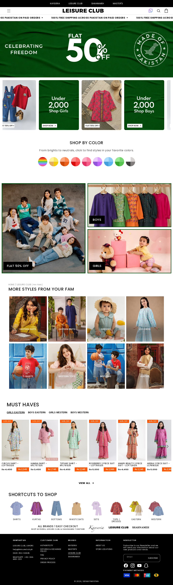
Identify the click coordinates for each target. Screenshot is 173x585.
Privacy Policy (47, 558)
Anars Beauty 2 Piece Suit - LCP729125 (130, 464)
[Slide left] (5, 446)
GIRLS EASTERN (16, 412)
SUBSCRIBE (153, 558)
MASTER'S (118, 3)
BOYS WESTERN (80, 412)
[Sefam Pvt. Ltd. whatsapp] (151, 10)
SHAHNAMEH (97, 3)
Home (11, 284)
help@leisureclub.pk (23, 549)
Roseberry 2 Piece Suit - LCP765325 (102, 464)
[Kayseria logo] (83, 10)
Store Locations (104, 549)
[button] (9, 11)
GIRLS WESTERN (58, 412)
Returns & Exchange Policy (50, 550)
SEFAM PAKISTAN (91, 581)
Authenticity (46, 546)
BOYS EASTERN (36, 412)
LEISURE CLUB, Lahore (23, 545)
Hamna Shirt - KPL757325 (39, 464)
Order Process (48, 562)
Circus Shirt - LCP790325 (10, 464)
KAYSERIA (55, 3)
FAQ (42, 555)
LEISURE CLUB (75, 3)
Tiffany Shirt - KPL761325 (68, 464)
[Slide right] (167, 446)
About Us (100, 546)
